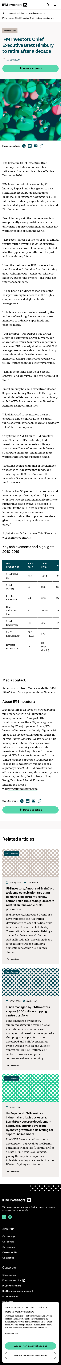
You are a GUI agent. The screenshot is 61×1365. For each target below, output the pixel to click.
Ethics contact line (11, 1280)
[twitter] (10, 1217)
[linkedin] (4, 1217)
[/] (14, 5)
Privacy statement (11, 1285)
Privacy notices (10, 1296)
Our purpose (8, 1247)
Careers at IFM (9, 1252)
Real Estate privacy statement (17, 1291)
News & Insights (16, 13)
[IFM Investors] (30, 1200)
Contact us (8, 1257)
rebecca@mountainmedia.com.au (36, 692)
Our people (8, 1241)
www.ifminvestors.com (22, 788)
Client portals (9, 1275)
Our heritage (8, 1236)
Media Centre (35, 13)
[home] (3, 13)
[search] (48, 4)
